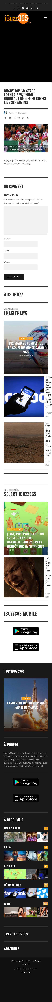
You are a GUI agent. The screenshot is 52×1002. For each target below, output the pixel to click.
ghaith (11, 112)
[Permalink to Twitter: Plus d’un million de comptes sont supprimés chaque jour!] (42, 893)
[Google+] (18, 8)
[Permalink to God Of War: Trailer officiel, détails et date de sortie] (31, 874)
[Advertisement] (26, 52)
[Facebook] (14, 8)
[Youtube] (32, 8)
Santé (7, 904)
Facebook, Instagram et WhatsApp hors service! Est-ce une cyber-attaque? (48, 392)
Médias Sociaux (12, 885)
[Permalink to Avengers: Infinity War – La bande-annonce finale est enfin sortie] (42, 856)
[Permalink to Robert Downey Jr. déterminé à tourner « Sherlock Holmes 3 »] (31, 856)
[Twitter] (27, 8)
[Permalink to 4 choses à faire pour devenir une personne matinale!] (15, 912)
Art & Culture (12, 828)
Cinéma (8, 847)
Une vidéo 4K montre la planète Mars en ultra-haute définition (48, 439)
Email (7, 250)
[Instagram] (23, 8)
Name (7, 239)
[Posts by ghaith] (5, 112)
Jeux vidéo (9, 866)
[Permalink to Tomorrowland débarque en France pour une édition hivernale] (31, 837)
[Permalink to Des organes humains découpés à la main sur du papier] (42, 837)
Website (7, 262)
